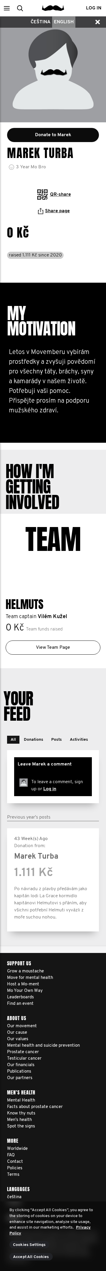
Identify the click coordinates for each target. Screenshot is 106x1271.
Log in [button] (93, 8)
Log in (49, 789)
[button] (6, 8)
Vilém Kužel (52, 617)
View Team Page (53, 647)
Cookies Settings (29, 1245)
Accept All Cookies (31, 1257)
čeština (40, 22)
